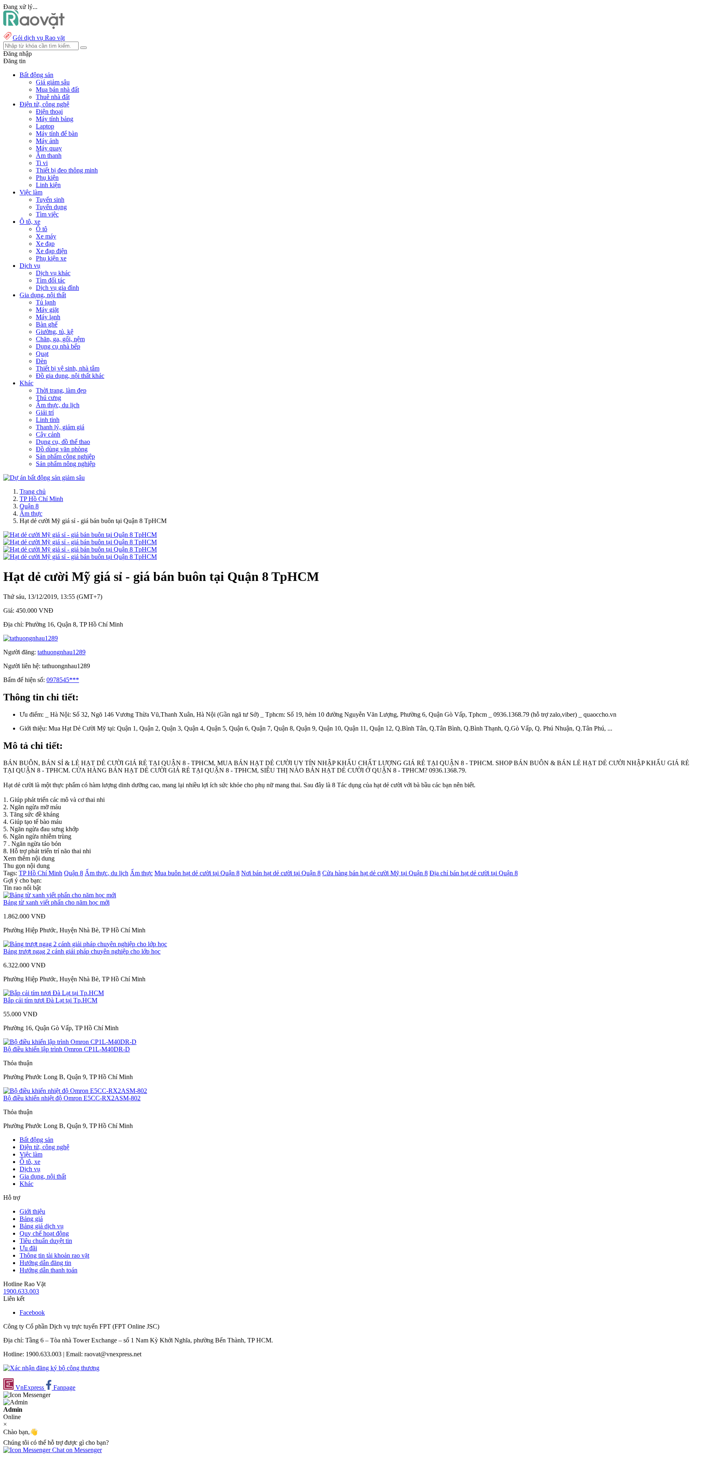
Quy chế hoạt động (44, 1233)
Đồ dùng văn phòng (62, 449)
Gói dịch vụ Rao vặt (39, 37)
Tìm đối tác (50, 280)
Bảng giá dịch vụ (42, 1226)
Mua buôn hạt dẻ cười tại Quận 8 (197, 873)
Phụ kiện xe (51, 258)
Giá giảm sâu (53, 82)
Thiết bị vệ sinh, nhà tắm (67, 368)
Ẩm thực (31, 513)
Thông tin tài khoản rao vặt (54, 1255)
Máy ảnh (47, 140)
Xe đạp (45, 243)
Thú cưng (48, 397)
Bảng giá (31, 1218)
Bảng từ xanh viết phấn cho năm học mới (56, 902)
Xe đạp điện (51, 250)
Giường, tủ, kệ (54, 331)
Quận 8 (29, 506)
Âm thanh (49, 155)
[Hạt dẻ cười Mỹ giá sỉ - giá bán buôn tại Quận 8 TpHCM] (80, 534)
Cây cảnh (48, 434)
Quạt (42, 353)
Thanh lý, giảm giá (60, 427)
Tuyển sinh (50, 199)
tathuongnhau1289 (61, 652)
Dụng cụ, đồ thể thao (63, 441)
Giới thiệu (32, 1211)
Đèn (41, 361)
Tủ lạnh (46, 302)
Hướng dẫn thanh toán (48, 1270)
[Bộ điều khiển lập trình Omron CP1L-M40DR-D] (69, 1041)
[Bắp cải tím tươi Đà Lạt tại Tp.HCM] (53, 992)
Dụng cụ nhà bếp (58, 346)
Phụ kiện (47, 177)
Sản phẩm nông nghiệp (65, 463)
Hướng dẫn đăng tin (45, 1262)
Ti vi (42, 162)
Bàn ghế (46, 324)
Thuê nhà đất (53, 96)
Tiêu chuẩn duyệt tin (46, 1240)
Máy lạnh (48, 316)
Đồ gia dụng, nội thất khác (70, 375)
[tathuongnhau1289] (30, 638)
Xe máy (46, 236)
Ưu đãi (28, 1248)
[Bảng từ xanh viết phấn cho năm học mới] (59, 895)
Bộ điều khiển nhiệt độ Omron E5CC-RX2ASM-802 (72, 1098)
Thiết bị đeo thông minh (67, 170)
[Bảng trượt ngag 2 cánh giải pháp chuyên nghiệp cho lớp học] (85, 943)
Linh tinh (47, 419)
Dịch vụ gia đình (57, 287)
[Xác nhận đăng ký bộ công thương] (51, 1367)
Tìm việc (47, 214)
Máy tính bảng (54, 118)
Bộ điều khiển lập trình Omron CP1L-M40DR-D (66, 1049)
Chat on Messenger (76, 1449)
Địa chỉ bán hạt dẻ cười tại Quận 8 (473, 873)
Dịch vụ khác (53, 272)
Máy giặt (47, 309)
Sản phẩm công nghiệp (65, 456)
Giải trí (45, 412)
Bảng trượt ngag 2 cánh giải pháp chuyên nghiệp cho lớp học (82, 951)
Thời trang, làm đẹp (61, 390)
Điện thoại (49, 111)
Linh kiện (48, 184)
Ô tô (41, 228)
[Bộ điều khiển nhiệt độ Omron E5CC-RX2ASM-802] (75, 1090)
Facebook (32, 1312)
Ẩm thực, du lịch (57, 405)
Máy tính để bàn (57, 133)
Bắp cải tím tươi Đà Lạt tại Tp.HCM (50, 1000)
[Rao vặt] (34, 26)
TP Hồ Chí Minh (41, 498)
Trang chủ (33, 491)
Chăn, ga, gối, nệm (60, 339)
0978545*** (62, 679)
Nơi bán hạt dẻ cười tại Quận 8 (281, 873)
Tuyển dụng (51, 206)
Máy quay (49, 148)
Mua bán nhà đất (57, 89)
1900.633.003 (21, 1291)
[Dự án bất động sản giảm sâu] (44, 477)
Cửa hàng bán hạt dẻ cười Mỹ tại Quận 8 (375, 873)
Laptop (45, 126)
